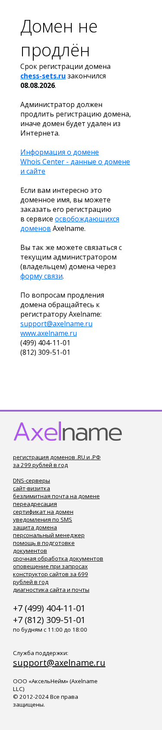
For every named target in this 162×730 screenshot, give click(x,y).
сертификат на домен (43, 512)
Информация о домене (59, 152)
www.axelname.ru (48, 333)
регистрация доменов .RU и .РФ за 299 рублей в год (57, 461)
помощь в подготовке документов (44, 547)
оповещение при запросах (50, 566)
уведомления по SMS (42, 519)
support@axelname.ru (56, 323)
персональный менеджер (49, 535)
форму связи (41, 276)
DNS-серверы (31, 480)
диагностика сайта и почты (51, 590)
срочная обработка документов (58, 558)
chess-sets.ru (43, 76)
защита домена (35, 527)
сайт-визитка (31, 488)
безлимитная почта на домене (56, 496)
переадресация (35, 504)
